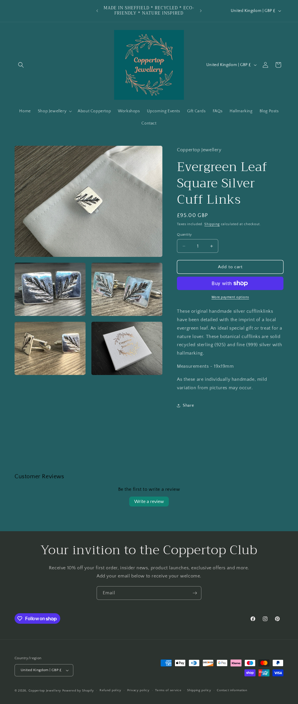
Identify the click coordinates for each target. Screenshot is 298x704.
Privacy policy (138, 690)
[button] (21, 64)
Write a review (149, 501)
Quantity (184, 234)
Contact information (232, 690)
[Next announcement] (200, 10)
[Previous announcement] (97, 10)
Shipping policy (199, 690)
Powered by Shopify (78, 690)
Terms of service (168, 690)
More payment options (230, 297)
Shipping (212, 224)
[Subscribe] (194, 593)
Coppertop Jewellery (45, 690)
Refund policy (110, 690)
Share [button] (188, 405)
